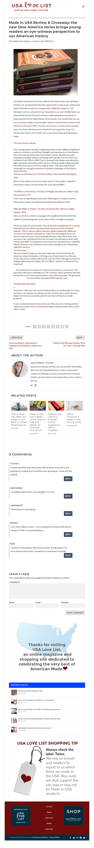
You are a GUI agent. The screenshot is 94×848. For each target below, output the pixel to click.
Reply (68, 478)
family (26, 241)
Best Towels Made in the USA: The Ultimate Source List (39, 709)
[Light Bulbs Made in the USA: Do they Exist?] (14, 729)
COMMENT (14, 582)
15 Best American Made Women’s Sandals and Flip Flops (39, 719)
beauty (41, 168)
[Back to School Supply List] (19, 406)
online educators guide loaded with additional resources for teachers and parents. (45, 232)
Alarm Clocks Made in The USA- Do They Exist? (36, 700)
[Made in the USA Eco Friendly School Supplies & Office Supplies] (56, 406)
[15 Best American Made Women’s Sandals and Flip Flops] (14, 720)
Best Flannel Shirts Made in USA (30, 691)
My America (24, 247)
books (61, 256)
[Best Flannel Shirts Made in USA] (14, 692)
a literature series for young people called (44, 108)
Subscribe (49, 829)
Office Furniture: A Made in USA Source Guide (74, 418)
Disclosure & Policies (40, 837)
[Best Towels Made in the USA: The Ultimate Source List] (14, 711)
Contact (49, 806)
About (49, 812)
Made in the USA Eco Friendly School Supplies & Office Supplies (54, 422)
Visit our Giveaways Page (41, 306)
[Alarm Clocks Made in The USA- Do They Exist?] (14, 702)
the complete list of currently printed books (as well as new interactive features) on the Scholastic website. (47, 228)
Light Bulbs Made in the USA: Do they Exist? (34, 728)
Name (12, 602)
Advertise (49, 818)
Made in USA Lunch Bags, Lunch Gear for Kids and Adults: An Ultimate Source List (38, 422)
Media (49, 823)
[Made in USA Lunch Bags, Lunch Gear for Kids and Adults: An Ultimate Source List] (38, 406)
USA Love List (30, 290)
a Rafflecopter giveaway (24, 284)
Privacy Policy (54, 837)
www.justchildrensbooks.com (54, 278)
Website (65, 602)
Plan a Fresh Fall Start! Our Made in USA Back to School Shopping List (19, 419)
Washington (53, 198)
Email (38, 602)
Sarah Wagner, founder (28, 41)
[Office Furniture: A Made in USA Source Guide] (75, 406)
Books (33, 143)
